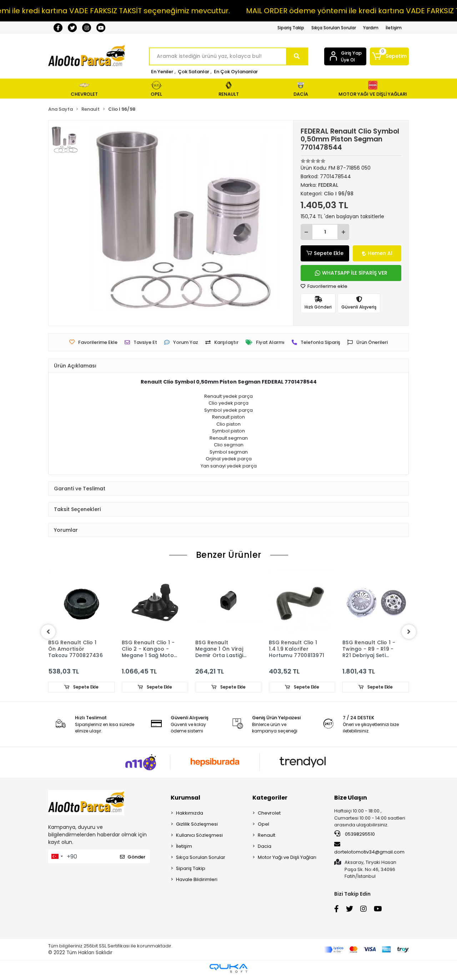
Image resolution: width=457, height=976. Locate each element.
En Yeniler (162, 71)
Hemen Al (380, 253)
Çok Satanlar (193, 71)
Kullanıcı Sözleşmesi (199, 835)
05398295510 (359, 834)
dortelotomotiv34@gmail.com (369, 852)
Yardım (370, 28)
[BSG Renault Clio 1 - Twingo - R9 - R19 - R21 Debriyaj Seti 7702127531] (375, 602)
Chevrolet (269, 813)
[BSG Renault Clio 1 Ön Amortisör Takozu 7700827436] (81, 602)
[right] (408, 632)
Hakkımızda (189, 813)
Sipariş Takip (290, 28)
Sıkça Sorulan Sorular (333, 28)
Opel (263, 824)
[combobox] (57, 856)
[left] (48, 632)
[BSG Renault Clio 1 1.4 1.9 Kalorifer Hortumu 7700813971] (302, 602)
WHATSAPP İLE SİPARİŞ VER (354, 272)
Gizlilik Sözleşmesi (197, 824)
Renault (266, 835)
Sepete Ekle (328, 253)
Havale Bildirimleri (196, 879)
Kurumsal (185, 798)
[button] (389, 56)
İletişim (394, 28)
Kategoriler (269, 798)
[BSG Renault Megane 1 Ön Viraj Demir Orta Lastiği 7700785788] (228, 602)
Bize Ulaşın (350, 798)
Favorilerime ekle (326, 286)
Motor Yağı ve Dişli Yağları (287, 857)
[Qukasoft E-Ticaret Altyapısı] (228, 968)
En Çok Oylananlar (236, 71)
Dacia (264, 846)
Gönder (136, 857)
